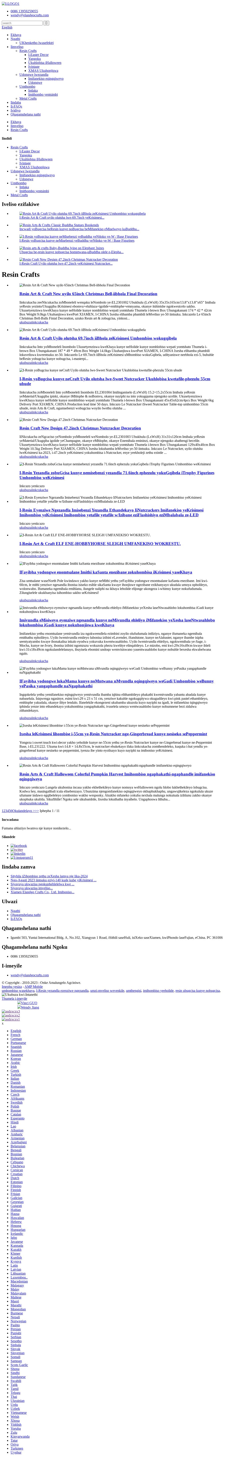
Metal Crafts (28, 98)
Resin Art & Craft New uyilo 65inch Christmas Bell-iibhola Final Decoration (88, 293)
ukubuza (25, 322)
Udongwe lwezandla (33, 74)
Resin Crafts (28, 51)
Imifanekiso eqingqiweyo (46, 78)
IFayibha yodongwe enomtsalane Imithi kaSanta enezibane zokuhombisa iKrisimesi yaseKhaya (105, 572)
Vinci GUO (29, 1003)
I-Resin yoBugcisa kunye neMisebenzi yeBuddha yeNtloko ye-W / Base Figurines (76, 240)
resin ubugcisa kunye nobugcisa (197, 990)
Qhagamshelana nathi (26, 114)
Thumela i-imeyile (14, 998)
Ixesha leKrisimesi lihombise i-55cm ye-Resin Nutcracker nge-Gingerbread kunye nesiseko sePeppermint (113, 734)
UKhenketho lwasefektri (36, 43)
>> (37, 811)
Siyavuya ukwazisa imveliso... (32, 888)
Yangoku (34, 59)
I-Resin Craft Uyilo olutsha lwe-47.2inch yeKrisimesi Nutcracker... (66, 263)
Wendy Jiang (30, 1007)
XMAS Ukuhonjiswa (43, 70)
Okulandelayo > (23, 811)
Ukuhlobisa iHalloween (44, 63)
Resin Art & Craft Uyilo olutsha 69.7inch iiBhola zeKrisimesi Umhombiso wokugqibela (98, 338)
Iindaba (16, 102)
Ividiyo (16, 110)
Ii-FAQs (16, 106)
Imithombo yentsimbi (43, 94)
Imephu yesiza (12, 986)
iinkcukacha (39, 322)
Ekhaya (16, 35)
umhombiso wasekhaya (18, 990)
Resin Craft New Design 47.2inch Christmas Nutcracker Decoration (80, 428)
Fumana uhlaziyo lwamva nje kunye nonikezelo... (36, 828)
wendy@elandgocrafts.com (30, 975)
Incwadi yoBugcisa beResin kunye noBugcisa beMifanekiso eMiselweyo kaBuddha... (79, 229)
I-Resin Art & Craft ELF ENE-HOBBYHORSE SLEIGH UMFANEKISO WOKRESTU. (100, 543)
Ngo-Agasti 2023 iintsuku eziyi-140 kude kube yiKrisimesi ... (53, 880)
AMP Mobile (33, 986)
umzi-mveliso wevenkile (107, 990)
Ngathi (15, 39)
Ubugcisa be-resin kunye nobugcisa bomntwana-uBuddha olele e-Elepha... (71, 252)
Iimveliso (17, 47)
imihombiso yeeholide (158, 990)
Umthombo (27, 86)
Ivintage (34, 66)
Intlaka (33, 90)
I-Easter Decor (38, 55)
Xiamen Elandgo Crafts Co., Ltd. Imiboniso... (42, 892)
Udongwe (35, 82)
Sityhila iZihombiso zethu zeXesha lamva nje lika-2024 (49, 876)
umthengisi (133, 990)
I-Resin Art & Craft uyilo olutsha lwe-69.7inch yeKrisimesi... (61, 217)
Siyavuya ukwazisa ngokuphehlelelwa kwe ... (42, 884)
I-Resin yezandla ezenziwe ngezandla (62, 990)
